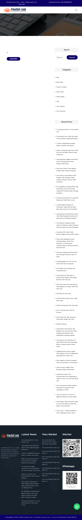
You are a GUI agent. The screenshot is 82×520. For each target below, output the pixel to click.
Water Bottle (60, 96)
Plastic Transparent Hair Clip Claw (67, 305)
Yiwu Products (60, 111)
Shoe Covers (60, 92)
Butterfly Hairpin (61, 324)
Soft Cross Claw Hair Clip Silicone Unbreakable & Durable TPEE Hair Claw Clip (67, 286)
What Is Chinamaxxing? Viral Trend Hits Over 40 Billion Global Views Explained (67, 152)
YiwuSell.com (28, 517)
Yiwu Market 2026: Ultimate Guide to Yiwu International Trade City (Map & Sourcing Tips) (67, 404)
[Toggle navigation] (76, 10)
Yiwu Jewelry (60, 106)
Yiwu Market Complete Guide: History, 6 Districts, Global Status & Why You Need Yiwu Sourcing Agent (67, 225)
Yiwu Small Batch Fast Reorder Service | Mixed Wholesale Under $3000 (49, 442)
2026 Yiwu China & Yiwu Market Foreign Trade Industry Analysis (30, 476)
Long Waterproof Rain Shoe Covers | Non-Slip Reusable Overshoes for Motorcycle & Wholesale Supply (67, 216)
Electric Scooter (61, 87)
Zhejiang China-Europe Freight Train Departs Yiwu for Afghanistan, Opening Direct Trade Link (67, 353)
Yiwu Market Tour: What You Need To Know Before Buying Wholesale (30, 447)
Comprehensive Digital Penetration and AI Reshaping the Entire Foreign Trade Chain (67, 161)
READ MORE (13, 58)
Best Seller (59, 82)
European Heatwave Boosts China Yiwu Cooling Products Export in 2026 (66, 254)
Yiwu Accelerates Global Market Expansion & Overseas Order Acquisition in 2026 (66, 388)
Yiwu (57, 101)
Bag (57, 77)
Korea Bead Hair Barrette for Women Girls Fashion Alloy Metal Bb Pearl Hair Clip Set (66, 277)
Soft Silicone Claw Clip (63, 293)
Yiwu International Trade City (50, 447)
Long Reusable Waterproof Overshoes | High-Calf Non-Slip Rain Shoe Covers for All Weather (66, 207)
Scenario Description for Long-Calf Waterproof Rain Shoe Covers (30, 503)
